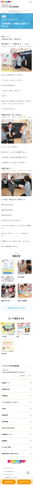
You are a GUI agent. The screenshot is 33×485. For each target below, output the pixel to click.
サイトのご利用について (9, 471)
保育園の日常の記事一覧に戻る (16, 308)
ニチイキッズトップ (5, 10)
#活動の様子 (17, 39)
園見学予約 (8, 482)
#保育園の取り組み (6, 39)
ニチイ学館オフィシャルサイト (10, 477)
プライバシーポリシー (8, 468)
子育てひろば (24, 482)
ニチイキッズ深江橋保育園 (23, 10)
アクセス (22, 375)
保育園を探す (13, 10)
